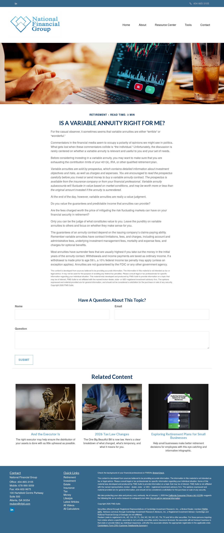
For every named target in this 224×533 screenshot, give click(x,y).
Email (118, 306)
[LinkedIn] (16, 3)
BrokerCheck (158, 472)
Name (19, 306)
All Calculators (71, 508)
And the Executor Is (45, 434)
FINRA (204, 508)
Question (21, 329)
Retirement (70, 477)
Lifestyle (68, 498)
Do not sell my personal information (165, 498)
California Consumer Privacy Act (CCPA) (186, 495)
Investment (70, 480)
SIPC (100, 511)
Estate (67, 484)
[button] (142, 24)
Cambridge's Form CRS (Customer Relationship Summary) (123, 525)
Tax (66, 491)
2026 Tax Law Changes (112, 434)
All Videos (69, 505)
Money (67, 494)
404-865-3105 (201, 3)
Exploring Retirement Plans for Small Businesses (178, 436)
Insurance (69, 487)
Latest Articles (71, 501)
